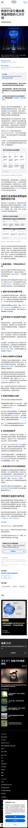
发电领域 (15, 274)
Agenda (18, 535)
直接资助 (22, 417)
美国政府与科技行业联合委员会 (13, 476)
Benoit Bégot (5, 65)
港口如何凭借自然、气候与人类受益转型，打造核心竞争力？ (16, 709)
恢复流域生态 (8, 284)
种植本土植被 (9, 366)
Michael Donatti (6, 60)
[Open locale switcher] (2, 825)
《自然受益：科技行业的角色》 (10, 518)
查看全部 (24, 666)
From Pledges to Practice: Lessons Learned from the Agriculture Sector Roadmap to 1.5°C (16, 724)
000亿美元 (19, 188)
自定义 (15, 824)
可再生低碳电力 (15, 415)
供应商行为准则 (18, 444)
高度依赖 (9, 111)
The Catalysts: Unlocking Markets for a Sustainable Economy (13, 685)
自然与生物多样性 (6, 8)
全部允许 (15, 820)
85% (23, 280)
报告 (9, 472)
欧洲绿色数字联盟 (6, 488)
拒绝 (15, 816)
